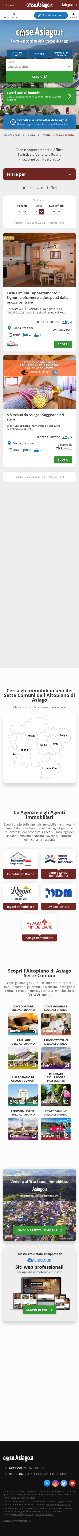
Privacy (29, 1514)
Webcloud (17, 1514)
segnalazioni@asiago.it (58, 1504)
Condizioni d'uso (44, 1514)
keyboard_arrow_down (24, 211)
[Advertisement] (39, 528)
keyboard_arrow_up (19, 211)
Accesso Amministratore (16, 1520)
